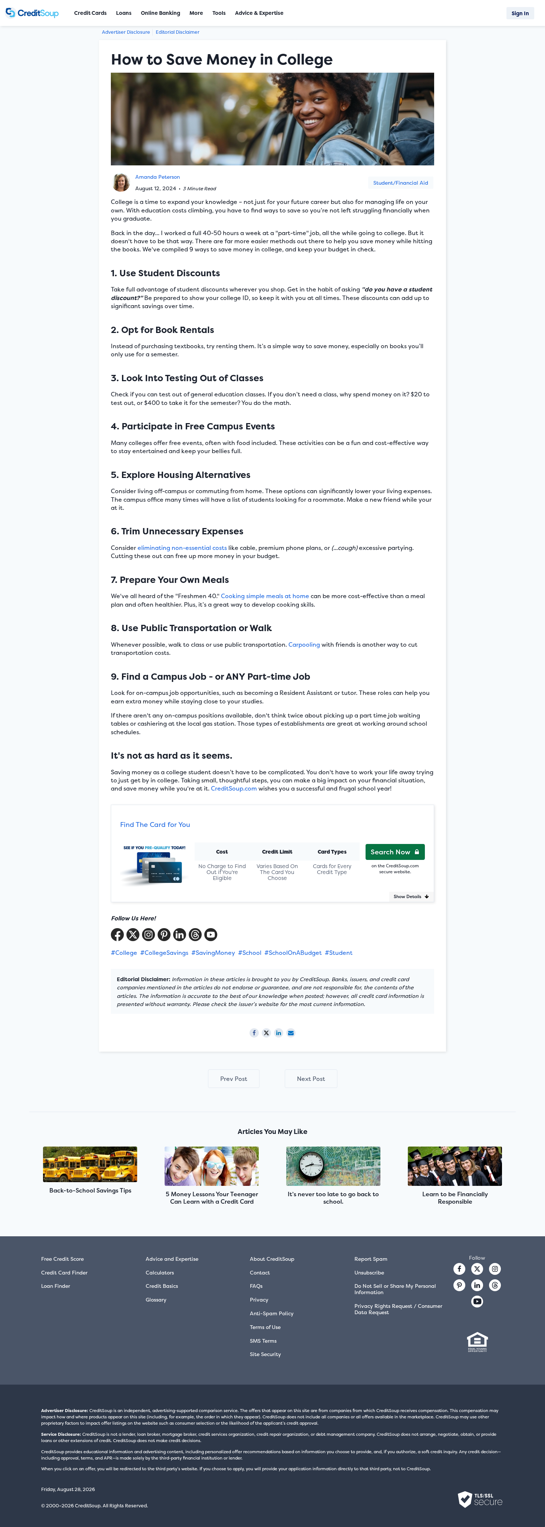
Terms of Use (265, 1326)
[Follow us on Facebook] (459, 1269)
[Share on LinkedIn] (278, 1033)
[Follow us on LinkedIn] (477, 1285)
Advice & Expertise (259, 12)
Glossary (156, 1299)
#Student (339, 953)
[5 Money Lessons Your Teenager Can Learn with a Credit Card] (212, 1167)
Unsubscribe (369, 1272)
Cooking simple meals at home (265, 596)
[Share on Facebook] (254, 1033)
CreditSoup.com (234, 788)
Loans (124, 12)
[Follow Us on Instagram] (148, 934)
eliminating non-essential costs (182, 548)
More (196, 12)
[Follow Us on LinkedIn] (179, 934)
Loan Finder (55, 1285)
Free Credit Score (62, 1258)
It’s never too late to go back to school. (333, 1197)
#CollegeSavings (164, 953)
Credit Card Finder (64, 1272)
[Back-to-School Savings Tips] (90, 1165)
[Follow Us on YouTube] (210, 934)
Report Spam (370, 1258)
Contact (260, 1272)
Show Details (408, 896)
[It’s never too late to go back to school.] (333, 1167)
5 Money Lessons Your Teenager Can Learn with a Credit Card (212, 1197)
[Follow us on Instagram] (495, 1269)
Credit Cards (90, 12)
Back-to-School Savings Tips (90, 1190)
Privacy (259, 1299)
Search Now (390, 852)
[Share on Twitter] (266, 1033)
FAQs (256, 1285)
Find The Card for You (155, 824)
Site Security (265, 1354)
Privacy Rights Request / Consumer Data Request (398, 1309)
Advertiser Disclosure (126, 32)
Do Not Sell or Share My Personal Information (395, 1289)
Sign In (520, 13)
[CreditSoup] (34, 13)
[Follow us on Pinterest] (164, 934)
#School (249, 953)
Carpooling (304, 644)
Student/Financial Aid (400, 182)
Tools (219, 12)
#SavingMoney (213, 953)
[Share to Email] (290, 1033)
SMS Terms (263, 1340)
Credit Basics (162, 1285)
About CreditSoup (272, 1258)
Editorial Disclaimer (177, 32)
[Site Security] (480, 1499)
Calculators (160, 1272)
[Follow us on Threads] (195, 934)
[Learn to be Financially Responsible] (455, 1167)
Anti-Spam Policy (272, 1313)
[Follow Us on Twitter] (132, 934)
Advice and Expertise (172, 1258)
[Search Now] (154, 861)
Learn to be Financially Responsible (455, 1197)
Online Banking (160, 12)
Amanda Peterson (157, 176)
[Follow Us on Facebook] (117, 934)
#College (124, 953)
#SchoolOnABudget (293, 953)
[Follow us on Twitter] (477, 1269)
